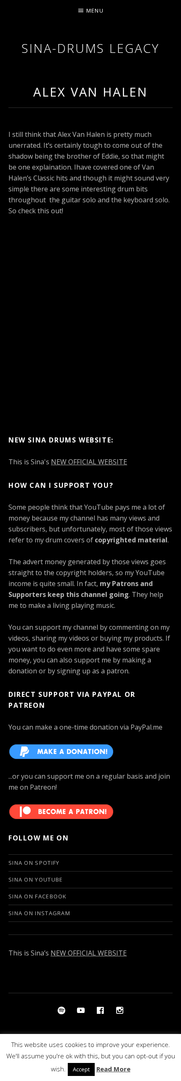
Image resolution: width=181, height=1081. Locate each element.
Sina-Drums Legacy (90, 48)
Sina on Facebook (37, 896)
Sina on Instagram (39, 913)
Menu (95, 10)
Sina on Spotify (34, 862)
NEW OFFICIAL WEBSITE (89, 461)
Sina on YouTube (35, 879)
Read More (113, 1069)
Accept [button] (81, 1069)
